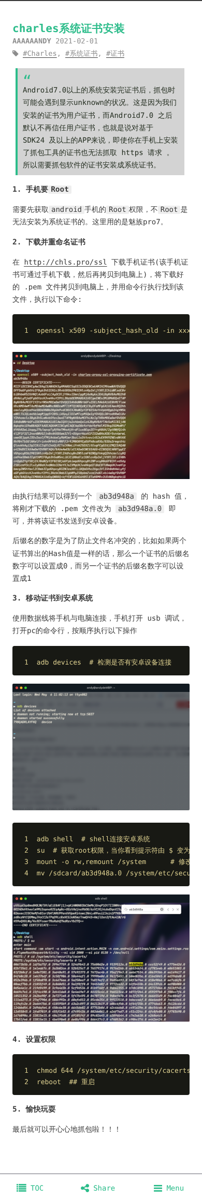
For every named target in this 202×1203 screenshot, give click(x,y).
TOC (35, 1188)
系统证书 (83, 54)
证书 (117, 54)
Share (102, 1188)
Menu (173, 1188)
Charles (41, 54)
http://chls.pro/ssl (65, 262)
